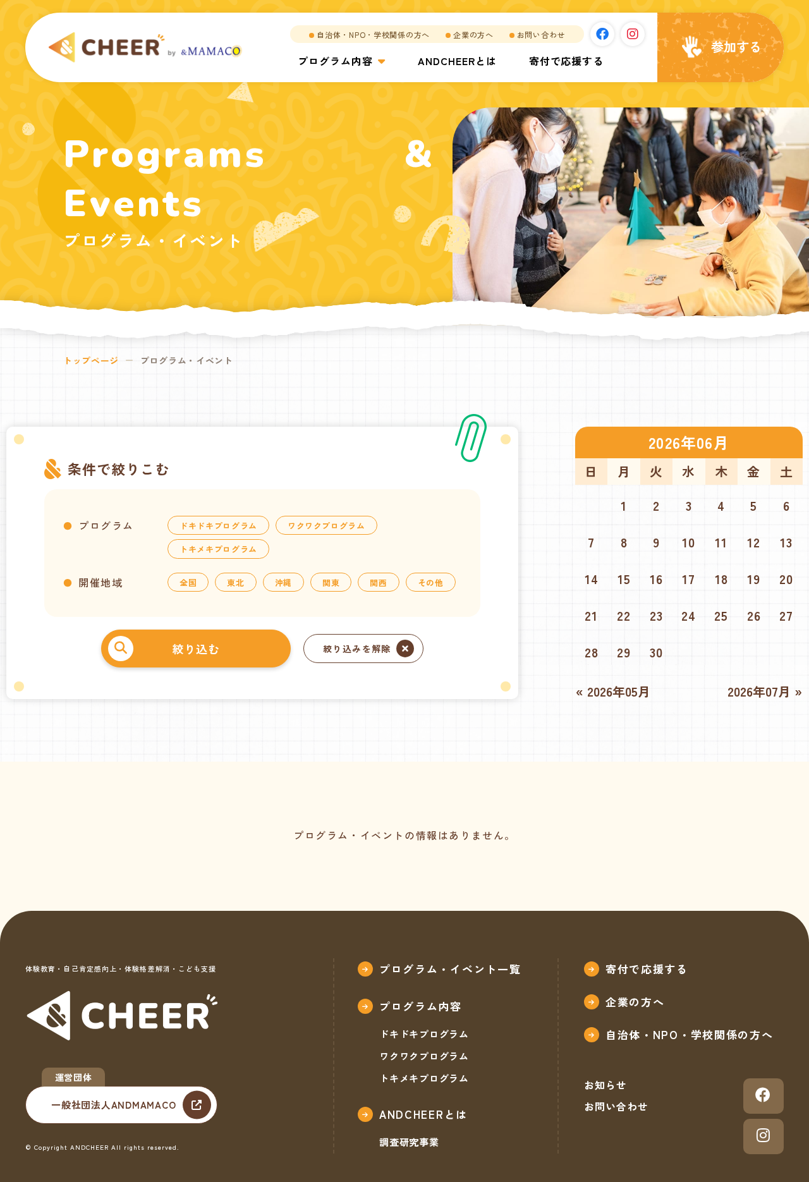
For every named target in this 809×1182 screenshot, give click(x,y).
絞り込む (196, 648)
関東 (330, 582)
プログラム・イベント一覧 (450, 969)
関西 (378, 582)
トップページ (91, 360)
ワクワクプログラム (326, 526)
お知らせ (605, 1084)
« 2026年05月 (613, 691)
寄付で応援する (566, 61)
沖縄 (283, 582)
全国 (188, 582)
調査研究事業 (409, 1142)
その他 (431, 582)
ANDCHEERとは (457, 61)
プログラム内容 (335, 61)
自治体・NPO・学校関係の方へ (373, 34)
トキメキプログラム (218, 549)
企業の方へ (473, 34)
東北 (235, 582)
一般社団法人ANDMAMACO (113, 1104)
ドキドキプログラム (218, 526)
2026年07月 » (764, 691)
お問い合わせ (541, 34)
